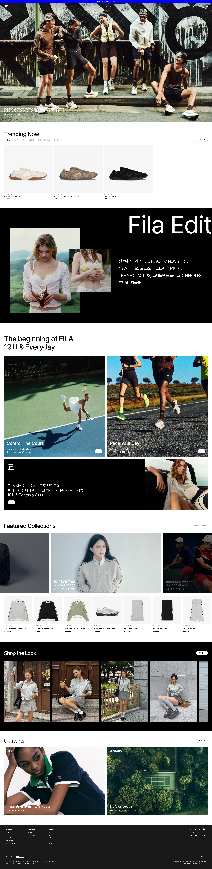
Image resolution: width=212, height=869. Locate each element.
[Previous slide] (196, 113)
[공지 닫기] (210, 1)
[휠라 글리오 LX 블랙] (128, 169)
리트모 (38, 140)
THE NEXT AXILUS (134, 275)
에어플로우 (47, 140)
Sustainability (9, 838)
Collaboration (9, 840)
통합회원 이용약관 (10, 857)
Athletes (8, 835)
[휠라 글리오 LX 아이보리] (28, 169)
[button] (94, 6)
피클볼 (136, 282)
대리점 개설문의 (31, 835)
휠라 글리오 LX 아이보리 (12, 196)
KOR (194, 833)
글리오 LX (7, 140)
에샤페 (23, 140)
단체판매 (30, 832)
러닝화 (16, 140)
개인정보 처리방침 (20, 857)
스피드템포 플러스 (166, 275)
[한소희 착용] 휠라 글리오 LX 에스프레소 (67, 196)
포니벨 (124, 282)
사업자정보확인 (52, 861)
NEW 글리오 (128, 268)
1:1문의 (50, 840)
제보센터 (27, 857)
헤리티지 (174, 268)
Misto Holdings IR (10, 843)
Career (7, 846)
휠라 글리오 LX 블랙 (110, 196)
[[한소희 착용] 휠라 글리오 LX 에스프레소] (78, 169)
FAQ (50, 838)
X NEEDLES (191, 275)
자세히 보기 (203, 863)
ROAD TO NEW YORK (169, 261)
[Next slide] (204, 113)
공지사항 (51, 832)
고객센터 (51, 835)
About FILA (9, 832)
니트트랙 (31, 140)
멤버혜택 (51, 843)
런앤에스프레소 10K (134, 261)
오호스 (145, 268)
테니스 (56, 140)
